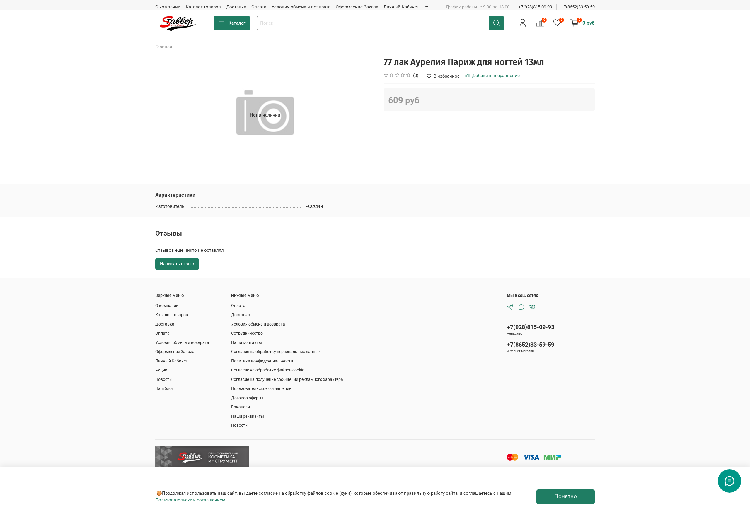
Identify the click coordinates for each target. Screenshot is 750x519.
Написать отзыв (177, 263)
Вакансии (240, 407)
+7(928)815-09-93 (535, 7)
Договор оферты (247, 397)
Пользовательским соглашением (190, 500)
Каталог (237, 23)
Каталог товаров (203, 7)
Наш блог (164, 388)
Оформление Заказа (357, 7)
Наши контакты (246, 342)
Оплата (258, 7)
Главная (163, 46)
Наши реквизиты (247, 416)
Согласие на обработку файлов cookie (267, 370)
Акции (161, 370)
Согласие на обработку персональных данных (276, 351)
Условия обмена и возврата (301, 7)
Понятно (565, 496)
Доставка (236, 7)
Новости (163, 379)
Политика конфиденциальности (262, 361)
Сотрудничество (247, 333)
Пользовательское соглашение (261, 388)
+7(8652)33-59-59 (578, 7)
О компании (167, 7)
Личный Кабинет (401, 7)
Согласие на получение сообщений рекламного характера (287, 379)
